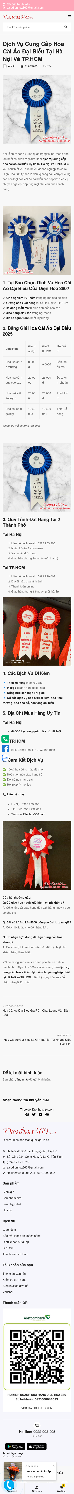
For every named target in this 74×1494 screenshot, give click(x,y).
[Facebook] (27, 1114)
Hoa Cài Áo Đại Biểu (49, 328)
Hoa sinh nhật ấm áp (38, 1479)
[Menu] (69, 17)
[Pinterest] (47, 1114)
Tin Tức (47, 66)
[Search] (66, 27)
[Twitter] (34, 1114)
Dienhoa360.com (34, 814)
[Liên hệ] (10, 1487)
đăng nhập (22, 1079)
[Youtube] (40, 1114)
